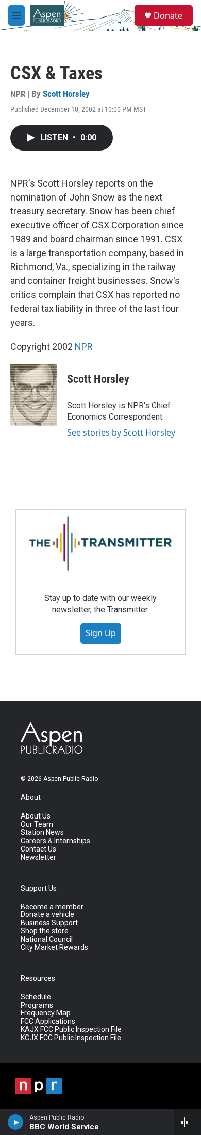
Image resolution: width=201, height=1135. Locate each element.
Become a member (52, 907)
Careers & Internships (55, 841)
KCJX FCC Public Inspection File (71, 1038)
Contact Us (38, 849)
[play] (15, 1122)
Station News (42, 833)
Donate (168, 15)
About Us (36, 816)
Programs (37, 1005)
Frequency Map (46, 1013)
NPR (84, 346)
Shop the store (45, 931)
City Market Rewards (54, 948)
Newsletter (38, 857)
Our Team (37, 824)
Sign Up (101, 633)
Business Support (49, 923)
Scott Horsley (66, 94)
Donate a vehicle (47, 915)
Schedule (36, 997)
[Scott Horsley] (33, 395)
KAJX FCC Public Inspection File (71, 1029)
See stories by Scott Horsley (121, 432)
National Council (47, 939)
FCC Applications (48, 1021)
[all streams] (187, 1122)
